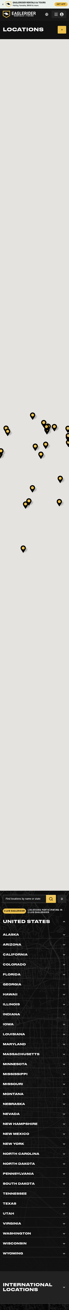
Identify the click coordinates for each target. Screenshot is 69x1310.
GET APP (61, 4)
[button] (34, 922)
